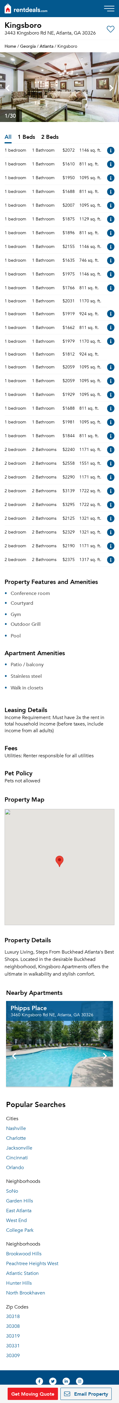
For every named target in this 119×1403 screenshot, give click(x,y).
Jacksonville (19, 1148)
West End (16, 1220)
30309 (13, 1356)
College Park (20, 1230)
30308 (13, 1326)
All (8, 137)
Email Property (90, 1394)
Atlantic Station (22, 1273)
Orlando (15, 1168)
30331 (13, 1346)
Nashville (16, 1128)
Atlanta (46, 46)
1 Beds (26, 137)
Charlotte (16, 1138)
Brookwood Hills (23, 1254)
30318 (13, 1316)
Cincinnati (17, 1158)
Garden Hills (19, 1201)
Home (10, 46)
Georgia (28, 46)
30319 (13, 1336)
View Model (110, 150)
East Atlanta (18, 1211)
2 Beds (50, 137)
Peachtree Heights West (32, 1264)
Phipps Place (29, 1007)
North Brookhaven (25, 1293)
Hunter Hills (19, 1283)
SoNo (12, 1191)
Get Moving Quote (32, 1394)
